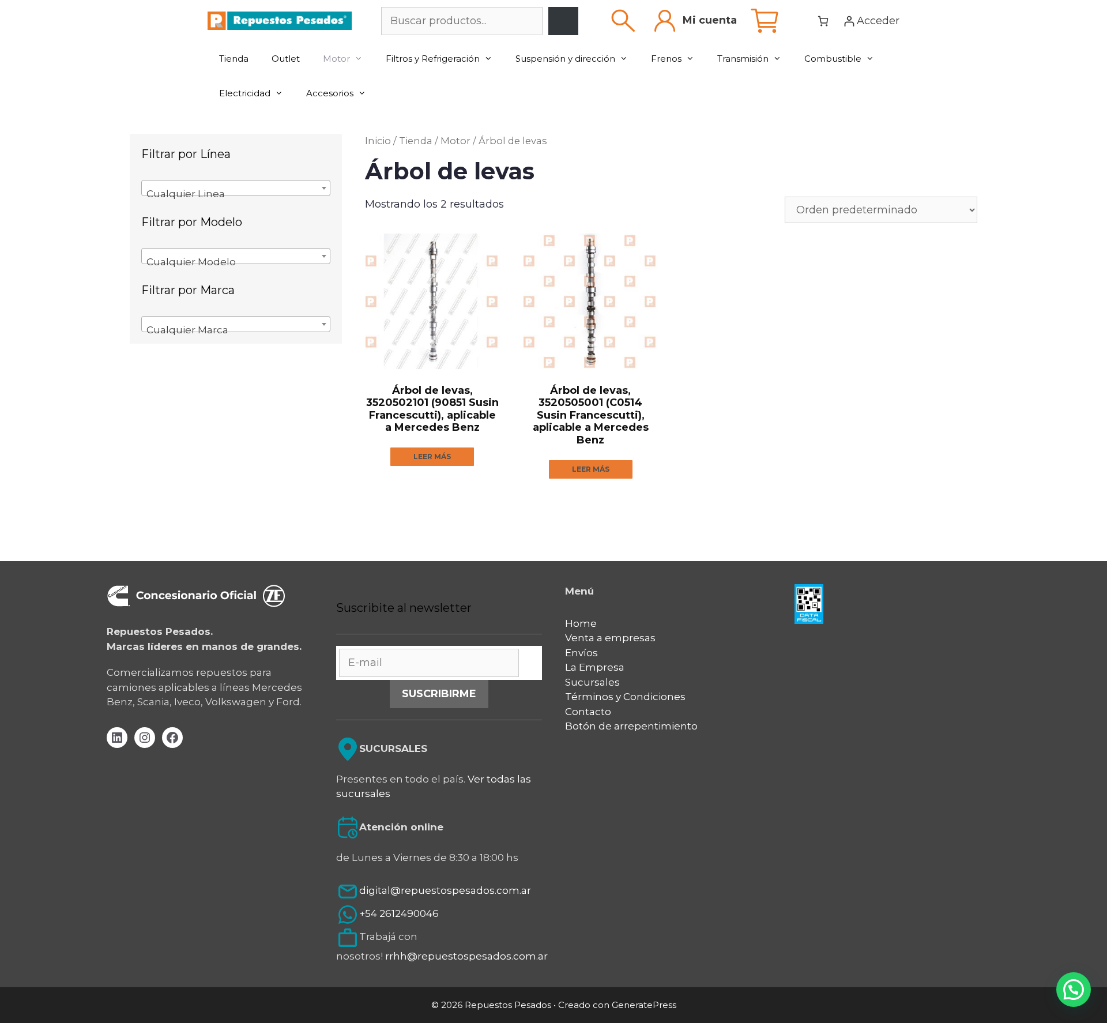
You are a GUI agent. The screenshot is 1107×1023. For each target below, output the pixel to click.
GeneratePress (644, 1004)
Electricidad (244, 93)
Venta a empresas (610, 638)
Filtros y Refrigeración (433, 58)
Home (581, 623)
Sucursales (592, 682)
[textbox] (236, 193)
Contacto (588, 711)
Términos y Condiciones (625, 696)
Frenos (666, 58)
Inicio (378, 140)
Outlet (286, 58)
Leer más (432, 456)
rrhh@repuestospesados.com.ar (466, 956)
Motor (336, 58)
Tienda (233, 58)
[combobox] (235, 188)
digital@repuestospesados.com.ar (445, 891)
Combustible (832, 58)
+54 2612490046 (399, 914)
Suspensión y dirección (565, 58)
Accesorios (329, 93)
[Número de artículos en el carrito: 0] (823, 21)
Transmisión (743, 58)
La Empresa (594, 667)
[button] (1073, 989)
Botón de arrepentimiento (631, 726)
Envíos (581, 653)
